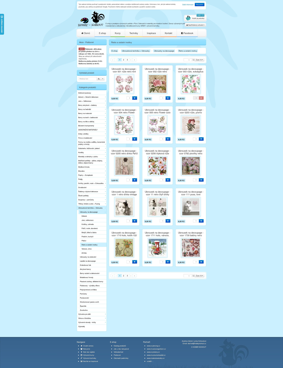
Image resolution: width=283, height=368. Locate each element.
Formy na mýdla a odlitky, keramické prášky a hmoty (91, 143)
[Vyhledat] (99, 78)
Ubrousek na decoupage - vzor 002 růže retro (157, 70)
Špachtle (83, 306)
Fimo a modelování (85, 138)
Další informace (187, 4)
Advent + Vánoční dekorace (88, 97)
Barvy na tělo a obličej (86, 121)
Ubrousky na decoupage (89, 212)
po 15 (199, 60)
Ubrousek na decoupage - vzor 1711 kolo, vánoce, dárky (157, 235)
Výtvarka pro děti (84, 314)
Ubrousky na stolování (88, 257)
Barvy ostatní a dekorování (89, 273)
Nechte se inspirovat (90, 361)
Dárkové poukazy (84, 93)
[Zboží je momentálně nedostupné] (201, 98)
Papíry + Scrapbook (85, 175)
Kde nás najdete (89, 352)
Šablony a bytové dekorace (88, 191)
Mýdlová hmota (83, 167)
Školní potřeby (83, 195)
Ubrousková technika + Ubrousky (90, 208)
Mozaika (81, 171)
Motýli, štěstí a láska (89, 232)
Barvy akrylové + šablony (87, 105)
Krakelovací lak (85, 265)
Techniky (133, 33)
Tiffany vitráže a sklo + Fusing (89, 204)
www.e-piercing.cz (153, 346)
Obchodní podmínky (121, 358)
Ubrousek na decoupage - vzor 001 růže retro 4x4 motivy (124, 71)
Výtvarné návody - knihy (87, 322)
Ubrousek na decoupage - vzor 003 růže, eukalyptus (191, 70)
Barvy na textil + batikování (88, 117)
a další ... (150, 361)
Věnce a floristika (84, 318)
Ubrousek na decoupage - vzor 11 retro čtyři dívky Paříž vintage (157, 194)
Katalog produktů (120, 346)
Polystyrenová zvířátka (88, 289)
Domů (86, 33)
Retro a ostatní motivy (90, 244)
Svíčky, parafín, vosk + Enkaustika (90, 183)
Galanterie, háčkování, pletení (89, 148)
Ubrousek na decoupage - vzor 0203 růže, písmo (191, 111)
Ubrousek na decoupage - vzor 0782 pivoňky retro (191, 152)
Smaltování (82, 187)
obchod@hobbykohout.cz (197, 343)
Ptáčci (84, 240)
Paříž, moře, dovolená (90, 228)
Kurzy (117, 33)
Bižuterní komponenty (86, 125)
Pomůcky (83, 294)
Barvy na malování (85, 113)
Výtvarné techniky (89, 358)
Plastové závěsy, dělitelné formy (91, 281)
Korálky (81, 152)
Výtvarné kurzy (88, 355)
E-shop (102, 33)
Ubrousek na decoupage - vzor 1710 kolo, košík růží (124, 234)
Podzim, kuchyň (87, 236)
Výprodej (81, 326)
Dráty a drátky (83, 134)
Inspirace (151, 33)
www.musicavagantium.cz (156, 349)
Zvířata (84, 253)
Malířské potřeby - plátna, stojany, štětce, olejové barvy (90, 161)
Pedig (80, 179)
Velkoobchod (118, 352)
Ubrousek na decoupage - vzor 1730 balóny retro (191, 234)
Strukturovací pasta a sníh (89, 302)
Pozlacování (84, 298)
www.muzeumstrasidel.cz (156, 355)
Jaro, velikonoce (87, 220)
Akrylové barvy (85, 269)
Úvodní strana (88, 346)
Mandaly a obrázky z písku (88, 156)
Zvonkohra (84, 310)
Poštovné (88, 49)
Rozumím (199, 4)
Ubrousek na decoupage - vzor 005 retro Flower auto (157, 111)
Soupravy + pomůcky (86, 199)
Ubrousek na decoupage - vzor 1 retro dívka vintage (124, 193)
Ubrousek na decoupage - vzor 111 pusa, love (191, 193)
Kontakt (168, 33)
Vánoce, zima (86, 249)
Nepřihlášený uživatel (196, 25)
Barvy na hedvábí (84, 109)
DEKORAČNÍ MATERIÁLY (88, 129)
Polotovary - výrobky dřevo (89, 285)
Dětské (84, 216)
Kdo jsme (86, 349)
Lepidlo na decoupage (88, 261)
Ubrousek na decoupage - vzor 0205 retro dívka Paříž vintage (124, 153)
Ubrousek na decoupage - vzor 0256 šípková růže (157, 152)
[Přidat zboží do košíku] (134, 98)
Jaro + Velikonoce (84, 101)
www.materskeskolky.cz (156, 358)
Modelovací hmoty (86, 277)
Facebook (188, 33)
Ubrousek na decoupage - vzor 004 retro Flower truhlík (124, 112)
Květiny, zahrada (88, 224)
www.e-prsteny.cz (153, 352)
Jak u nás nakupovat (121, 349)
